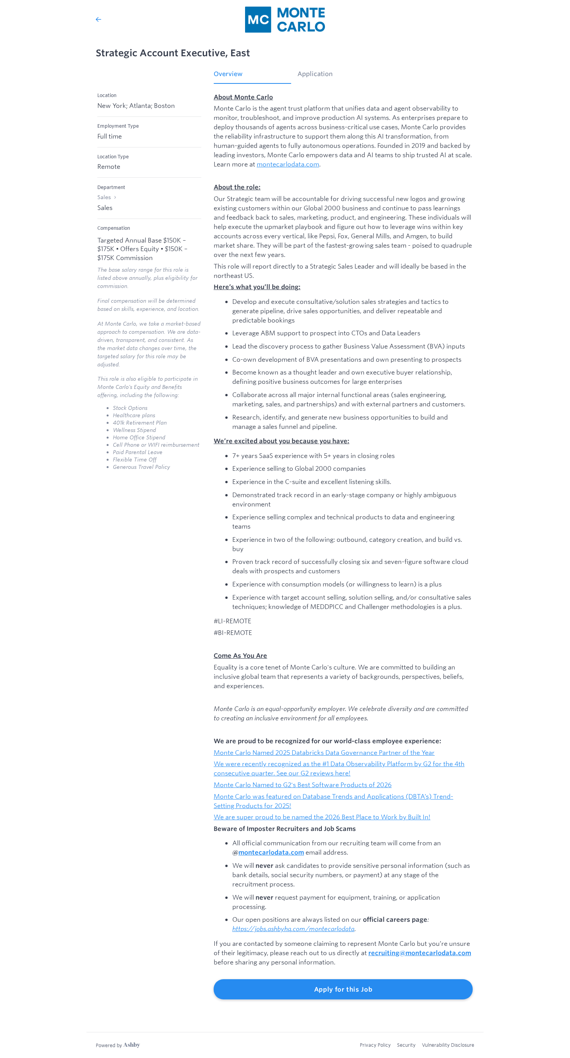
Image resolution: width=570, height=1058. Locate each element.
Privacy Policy (375, 1045)
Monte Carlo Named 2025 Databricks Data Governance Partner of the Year (324, 752)
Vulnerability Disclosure (448, 1045)
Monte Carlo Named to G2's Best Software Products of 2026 (303, 784)
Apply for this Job (343, 989)
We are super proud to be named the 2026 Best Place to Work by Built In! (322, 817)
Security (406, 1045)
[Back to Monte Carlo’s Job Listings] (98, 19)
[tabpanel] (343, 546)
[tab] (252, 76)
